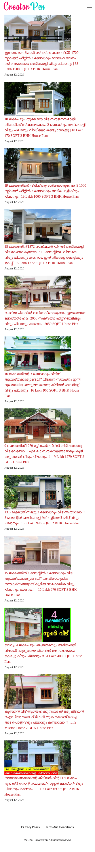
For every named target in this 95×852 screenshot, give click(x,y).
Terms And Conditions (59, 827)
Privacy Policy (30, 827)
